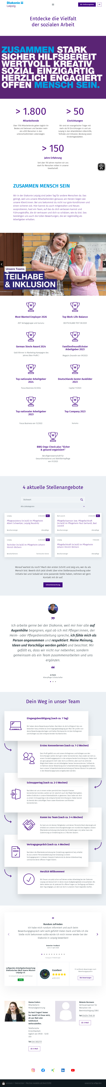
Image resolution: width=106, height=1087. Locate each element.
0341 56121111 (36, 1042)
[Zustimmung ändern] (3, 1083)
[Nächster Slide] (104, 264)
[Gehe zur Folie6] (58, 293)
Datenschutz (19, 1083)
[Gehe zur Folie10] (64, 954)
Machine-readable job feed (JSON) (38, 1083)
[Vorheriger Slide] (1, 264)
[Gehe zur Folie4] (53, 293)
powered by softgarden (93, 1083)
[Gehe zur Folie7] (60, 293)
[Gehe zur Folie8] (59, 954)
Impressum (8, 1083)
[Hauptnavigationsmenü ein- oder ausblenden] (53, 4)
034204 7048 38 (88, 1016)
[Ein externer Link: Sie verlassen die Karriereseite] (15, 4)
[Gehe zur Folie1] (45, 293)
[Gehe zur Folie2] (48, 293)
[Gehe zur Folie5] (55, 293)
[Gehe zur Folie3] (50, 293)
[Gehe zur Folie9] (61, 954)
